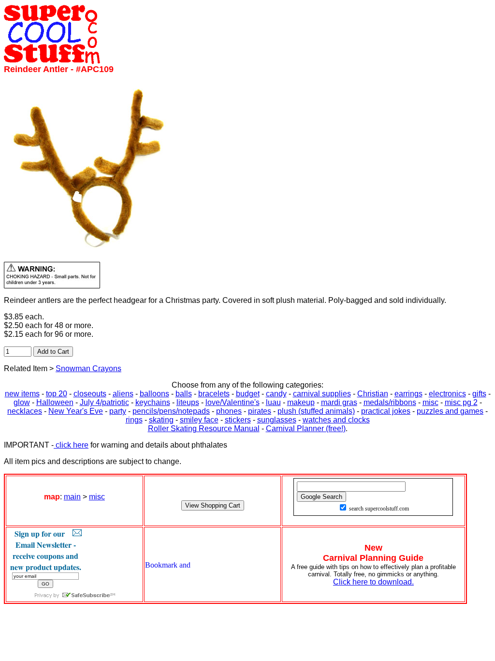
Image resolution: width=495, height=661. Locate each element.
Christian (372, 394)
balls (183, 394)
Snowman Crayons (88, 368)
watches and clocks (336, 420)
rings (134, 420)
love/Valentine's (232, 402)
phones (229, 411)
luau (273, 402)
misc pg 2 (461, 402)
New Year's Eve (75, 411)
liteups (187, 402)
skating (161, 420)
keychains (152, 402)
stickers (238, 420)
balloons (154, 394)
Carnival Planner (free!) (306, 428)
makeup (301, 402)
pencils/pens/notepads (171, 411)
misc (430, 402)
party (117, 411)
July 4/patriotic (104, 402)
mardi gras (339, 402)
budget (248, 394)
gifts (479, 394)
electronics (447, 394)
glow (22, 402)
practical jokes (385, 411)
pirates (259, 411)
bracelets (214, 394)
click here (71, 445)
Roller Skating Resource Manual (204, 428)
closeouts (89, 394)
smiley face (199, 420)
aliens (123, 394)
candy (276, 394)
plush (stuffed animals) (316, 411)
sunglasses (276, 420)
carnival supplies (322, 394)
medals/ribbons (390, 402)
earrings (408, 394)
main (72, 497)
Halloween (54, 402)
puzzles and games (450, 411)
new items (22, 394)
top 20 (56, 394)
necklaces (24, 411)
